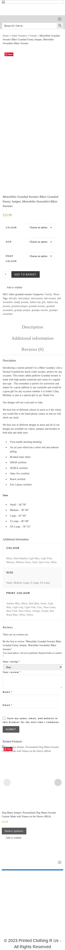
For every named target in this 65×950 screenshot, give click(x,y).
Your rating (11, 661)
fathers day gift (37, 302)
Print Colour (11, 258)
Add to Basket (25, 274)
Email (7, 705)
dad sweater (50, 298)
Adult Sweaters (19, 35)
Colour (11, 227)
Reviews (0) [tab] (32, 349)
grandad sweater (37, 306)
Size (9, 242)
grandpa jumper (22, 310)
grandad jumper (19, 306)
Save (10, 54)
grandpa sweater (40, 310)
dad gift (13, 298)
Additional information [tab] (32, 338)
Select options (14, 831)
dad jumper (24, 298)
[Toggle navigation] (59, 19)
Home (6, 35)
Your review (12, 672)
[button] (12, 288)
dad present (37, 298)
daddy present (21, 302)
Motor (56, 294)
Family (33, 35)
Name (7, 692)
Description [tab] (32, 326)
